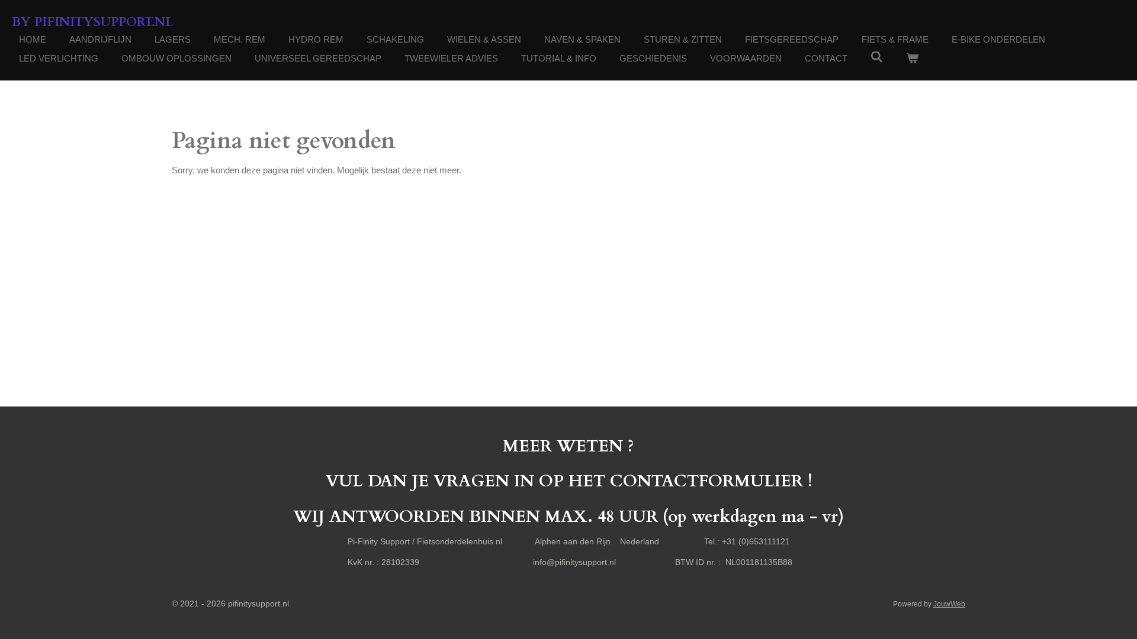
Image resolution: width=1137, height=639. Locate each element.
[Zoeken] (876, 57)
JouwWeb (949, 604)
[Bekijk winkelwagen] (912, 59)
